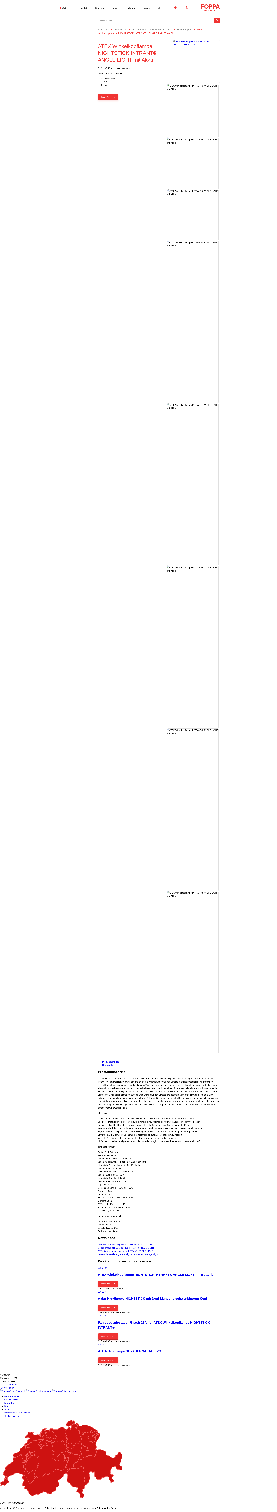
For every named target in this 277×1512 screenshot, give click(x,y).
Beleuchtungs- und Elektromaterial (152, 29)
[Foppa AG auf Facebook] (13, 1391)
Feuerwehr (120, 29)
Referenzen (99, 8)
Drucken (104, 85)
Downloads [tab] (107, 1065)
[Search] (217, 20)
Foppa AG (210, 7)
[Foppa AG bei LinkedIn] (64, 1391)
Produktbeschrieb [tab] (110, 1062)
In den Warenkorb (108, 97)
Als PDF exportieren (109, 82)
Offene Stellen (11, 1400)
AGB (6, 1409)
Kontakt (146, 8)
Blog (6, 1406)
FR (157, 8)
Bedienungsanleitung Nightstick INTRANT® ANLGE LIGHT (126, 1248)
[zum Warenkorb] (175, 7)
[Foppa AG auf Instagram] (39, 1391)
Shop (115, 8)
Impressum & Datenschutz (17, 1413)
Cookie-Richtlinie (12, 1416)
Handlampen (184, 29)
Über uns (131, 8)
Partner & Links (11, 1396)
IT (160, 8)
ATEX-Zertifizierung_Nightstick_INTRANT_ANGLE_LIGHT (125, 1251)
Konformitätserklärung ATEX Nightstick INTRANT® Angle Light (128, 1254)
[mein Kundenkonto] (187, 7)
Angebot (83, 8)
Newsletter (9, 1403)
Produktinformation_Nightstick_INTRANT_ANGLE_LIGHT (125, 1244)
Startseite (65, 8)
